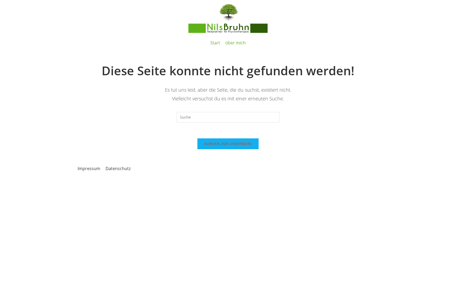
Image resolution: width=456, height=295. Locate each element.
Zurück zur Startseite (227, 143)
